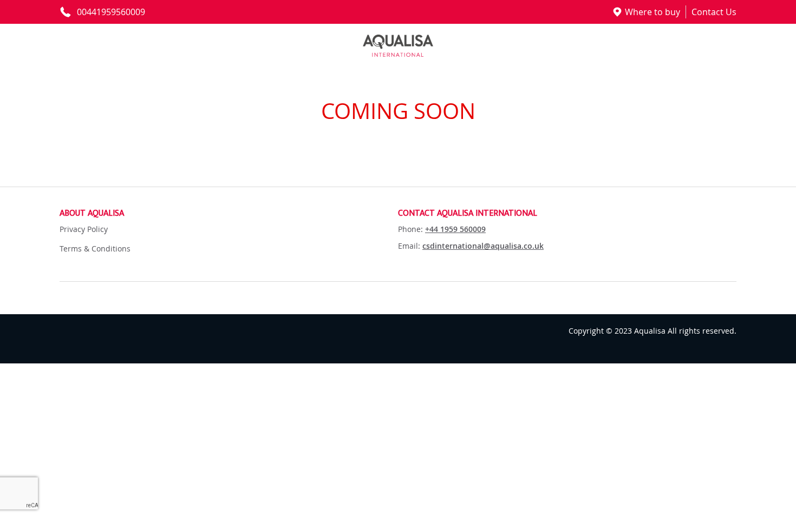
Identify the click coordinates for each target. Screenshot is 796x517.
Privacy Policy (84, 229)
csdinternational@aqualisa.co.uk (483, 246)
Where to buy (652, 12)
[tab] (229, 213)
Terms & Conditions (95, 248)
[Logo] (398, 46)
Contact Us (713, 12)
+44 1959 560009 (455, 229)
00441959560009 (111, 12)
